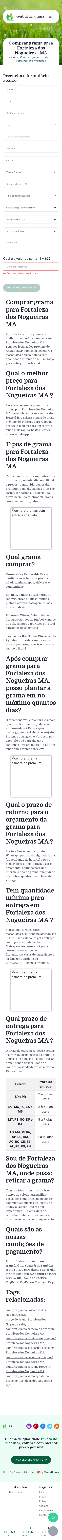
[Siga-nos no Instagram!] (29, 1426)
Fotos (42, 1501)
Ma (46, 57)
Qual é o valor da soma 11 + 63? (26, 259)
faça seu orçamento (29, 1460)
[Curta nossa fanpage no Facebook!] (42, 1426)
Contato (44, 1515)
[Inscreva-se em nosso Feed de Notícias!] (56, 1426)
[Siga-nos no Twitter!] (49, 1426)
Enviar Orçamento (20, 287)
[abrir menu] (50, 17)
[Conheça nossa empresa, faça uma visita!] (36, 1426)
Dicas (42, 1496)
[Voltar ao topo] (53, 1531)
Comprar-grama (29, 57)
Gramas (43, 1505)
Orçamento (46, 1510)
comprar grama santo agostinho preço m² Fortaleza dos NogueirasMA (29, 1381)
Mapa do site (17, 1492)
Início (11, 57)
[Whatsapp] (53, 1517)
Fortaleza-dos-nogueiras (31, 60)
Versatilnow (51, 1472)
